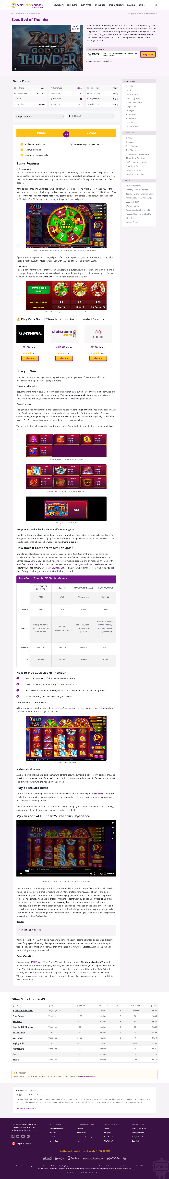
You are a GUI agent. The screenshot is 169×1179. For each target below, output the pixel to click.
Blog (78, 1141)
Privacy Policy (81, 1133)
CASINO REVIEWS (116, 5)
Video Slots (52, 1133)
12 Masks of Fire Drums (136, 158)
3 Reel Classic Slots (134, 102)
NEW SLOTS (59, 5)
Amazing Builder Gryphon (137, 189)
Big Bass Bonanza (133, 170)
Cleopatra (130, 142)
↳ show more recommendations (99, 61)
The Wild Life (131, 150)
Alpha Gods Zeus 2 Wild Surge (139, 197)
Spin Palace (131, 118)
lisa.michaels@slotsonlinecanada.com (34, 1095)
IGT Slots (129, 90)
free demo (99, 793)
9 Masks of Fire (132, 166)
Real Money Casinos (56, 1128)
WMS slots (37, 962)
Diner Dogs (130, 218)
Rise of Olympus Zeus (55, 567)
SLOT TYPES (86, 5)
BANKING (131, 5)
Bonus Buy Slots (133, 98)
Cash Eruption (132, 146)
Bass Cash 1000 (132, 202)
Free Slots (130, 86)
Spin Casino (131, 114)
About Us (79, 1128)
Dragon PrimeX (132, 222)
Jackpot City (131, 106)
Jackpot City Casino (139, 1128)
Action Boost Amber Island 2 (138, 210)
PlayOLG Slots (53, 1141)
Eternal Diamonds (133, 185)
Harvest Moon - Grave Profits (138, 214)
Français (28, 1144)
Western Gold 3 (132, 206)
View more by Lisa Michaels (25, 1108)
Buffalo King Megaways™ (136, 162)
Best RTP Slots (132, 94)
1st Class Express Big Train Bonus (140, 194)
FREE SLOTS (72, 5)
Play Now (148, 54)
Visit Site (30, 358)
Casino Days (131, 122)
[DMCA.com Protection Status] (59, 1158)
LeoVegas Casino (138, 1133)
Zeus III (29, 564)
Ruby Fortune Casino (139, 1137)
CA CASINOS (100, 5)
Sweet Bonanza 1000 (135, 174)
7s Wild (129, 138)
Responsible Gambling (88, 1076)
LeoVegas (130, 110)
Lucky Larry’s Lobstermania (137, 154)
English (19, 1144)
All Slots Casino (132, 126)
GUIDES (142, 5)
